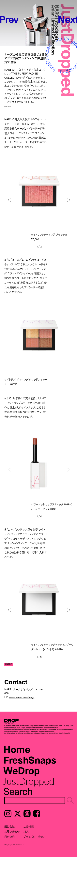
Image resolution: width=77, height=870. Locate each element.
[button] (9, 200)
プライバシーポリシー (35, 836)
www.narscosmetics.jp (21, 697)
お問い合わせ (12, 831)
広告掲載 (28, 826)
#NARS (8, 664)
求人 (26, 831)
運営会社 (9, 826)
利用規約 (9, 836)
